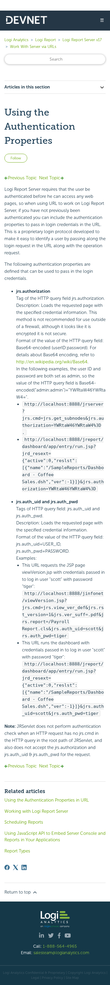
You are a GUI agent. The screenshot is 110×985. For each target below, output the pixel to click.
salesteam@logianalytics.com (61, 952)
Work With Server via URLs (33, 46)
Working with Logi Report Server (36, 811)
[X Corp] (15, 867)
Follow (16, 158)
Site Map (72, 978)
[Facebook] (7, 867)
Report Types (17, 851)
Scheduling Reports (23, 822)
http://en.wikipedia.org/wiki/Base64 (51, 361)
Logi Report (45, 40)
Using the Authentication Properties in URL (46, 800)
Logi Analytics (16, 40)
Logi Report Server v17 (82, 40)
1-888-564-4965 (60, 946)
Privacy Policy (52, 978)
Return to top (18, 892)
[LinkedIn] (24, 867)
